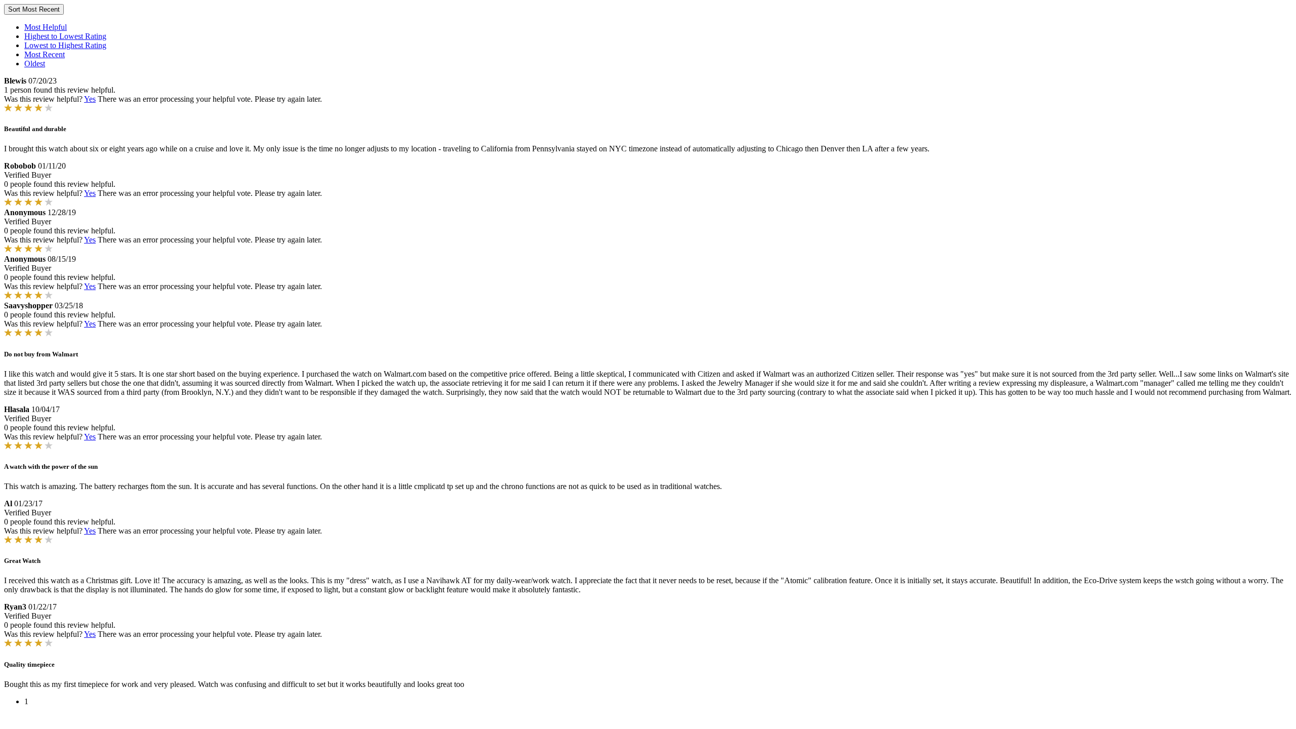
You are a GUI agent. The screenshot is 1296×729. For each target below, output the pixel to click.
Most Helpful (45, 27)
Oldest (34, 63)
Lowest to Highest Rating (65, 45)
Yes (90, 99)
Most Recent (44, 54)
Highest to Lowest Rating (65, 36)
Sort (34, 9)
